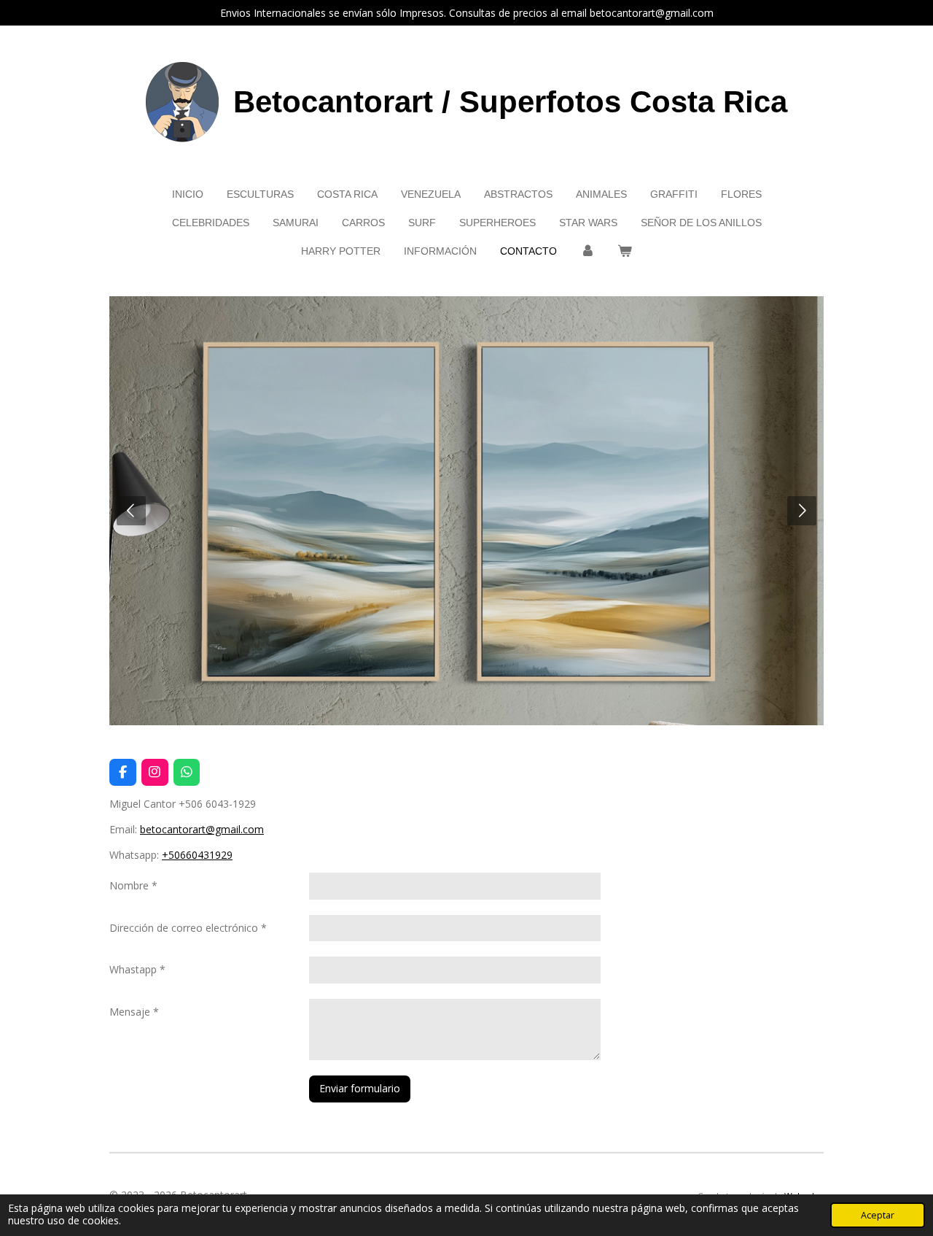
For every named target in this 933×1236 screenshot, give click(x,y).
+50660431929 (197, 855)
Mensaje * (134, 1012)
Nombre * (133, 885)
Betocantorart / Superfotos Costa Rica (510, 102)
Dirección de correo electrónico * (188, 928)
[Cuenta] (587, 251)
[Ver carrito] (625, 251)
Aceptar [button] (877, 1215)
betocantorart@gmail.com (202, 829)
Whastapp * (137, 969)
